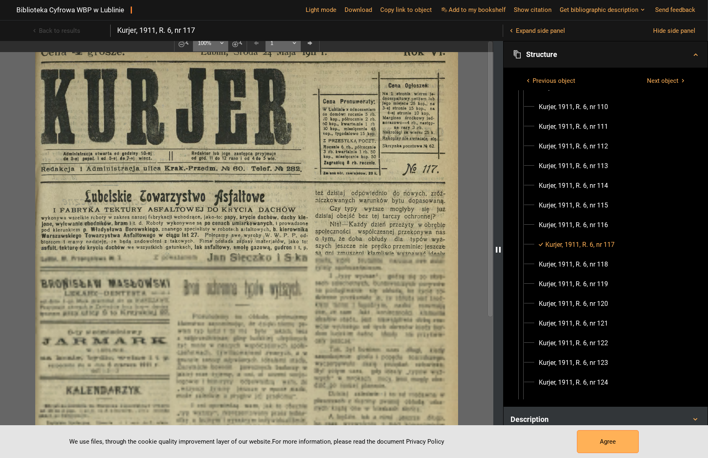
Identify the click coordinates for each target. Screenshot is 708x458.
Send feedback (675, 10)
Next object (662, 80)
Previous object (554, 80)
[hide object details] (498, 249)
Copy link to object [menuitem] (406, 10)
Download (358, 10)
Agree (608, 441)
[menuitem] (573, 107)
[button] (606, 54)
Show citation (532, 10)
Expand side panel (540, 30)
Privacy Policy (425, 441)
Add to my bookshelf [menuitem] (477, 10)
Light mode (321, 10)
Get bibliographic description (599, 10)
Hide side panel (674, 30)
